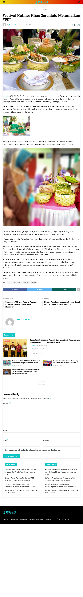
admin (33, 345)
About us (5, 519)
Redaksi (48, 519)
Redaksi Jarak (14, 25)
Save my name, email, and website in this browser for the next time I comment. (33, 450)
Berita (6, 341)
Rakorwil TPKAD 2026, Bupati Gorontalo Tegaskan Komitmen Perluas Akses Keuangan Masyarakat (26, 371)
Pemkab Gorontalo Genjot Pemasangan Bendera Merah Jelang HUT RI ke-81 (66, 362)
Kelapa (33, 283)
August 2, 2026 (58, 365)
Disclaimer (23, 519)
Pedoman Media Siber (36, 519)
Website (46, 440)
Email (5, 440)
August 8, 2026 (17, 365)
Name (5, 430)
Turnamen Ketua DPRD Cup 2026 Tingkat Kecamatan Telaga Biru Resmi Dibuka (26, 362)
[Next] (43, 383)
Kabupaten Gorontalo (21, 283)
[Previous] (39, 383)
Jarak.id (6, 96)
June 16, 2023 (27, 25)
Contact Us (14, 519)
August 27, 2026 (42, 345)
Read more (35, 353)
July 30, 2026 (17, 376)
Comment (7, 403)
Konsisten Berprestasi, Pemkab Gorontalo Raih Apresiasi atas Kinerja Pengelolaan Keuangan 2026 (55, 341)
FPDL (9, 283)
